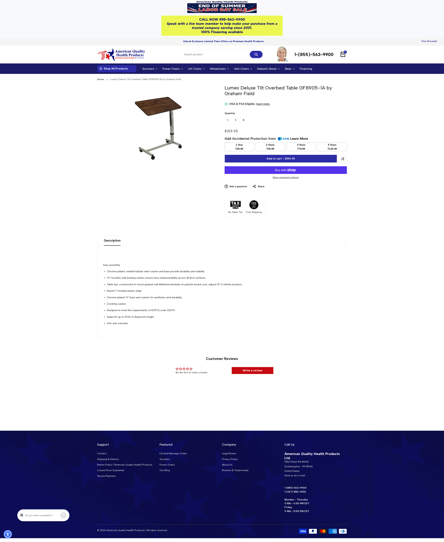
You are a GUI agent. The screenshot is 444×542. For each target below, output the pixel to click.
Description (112, 240)
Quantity (230, 113)
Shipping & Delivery (108, 459)
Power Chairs (167, 464)
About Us (227, 464)
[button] (342, 159)
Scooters (165, 459)
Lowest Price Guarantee (110, 470)
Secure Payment (106, 476)
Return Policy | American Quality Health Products (124, 464)
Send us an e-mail (294, 475)
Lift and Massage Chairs (173, 453)
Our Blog (165, 470)
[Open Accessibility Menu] (7, 534)
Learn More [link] (299, 138)
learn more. (263, 103)
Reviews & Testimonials (235, 470)
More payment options (286, 177)
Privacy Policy (230, 459)
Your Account (429, 41)
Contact (101, 453)
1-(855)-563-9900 (314, 54)
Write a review (252, 370)
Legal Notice (229, 453)
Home (100, 79)
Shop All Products (116, 68)
